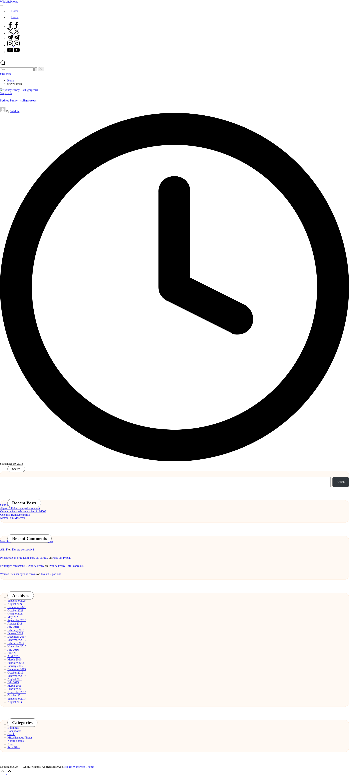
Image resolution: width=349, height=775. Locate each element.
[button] (35, 69)
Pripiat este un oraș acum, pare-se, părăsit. (24, 557)
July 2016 (13, 649)
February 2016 (15, 662)
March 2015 (14, 685)
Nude (10, 744)
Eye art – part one (51, 574)
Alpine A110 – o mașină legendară (20, 508)
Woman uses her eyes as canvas (18, 574)
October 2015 (15, 672)
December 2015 (16, 669)
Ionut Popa (6, 541)
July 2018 (13, 626)
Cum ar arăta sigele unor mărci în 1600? (23, 511)
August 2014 (14, 701)
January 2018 (15, 633)
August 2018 (14, 623)
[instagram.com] (13, 45)
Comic (11, 734)
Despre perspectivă (23, 549)
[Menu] (1, 5)
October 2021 (15, 610)
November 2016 (16, 646)
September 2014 (16, 698)
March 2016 (14, 659)
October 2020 (15, 613)
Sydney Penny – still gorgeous (18, 100)
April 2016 (13, 656)
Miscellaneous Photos (19, 737)
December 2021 (16, 607)
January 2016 (15, 666)
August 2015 (14, 679)
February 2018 (15, 630)
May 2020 (13, 617)
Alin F (4, 549)
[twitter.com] (13, 33)
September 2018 (16, 620)
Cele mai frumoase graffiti (15, 514)
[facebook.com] (13, 26)
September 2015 (16, 675)
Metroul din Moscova (12, 517)
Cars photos (14, 731)
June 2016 (13, 652)
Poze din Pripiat (61, 557)
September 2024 (16, 600)
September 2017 (16, 639)
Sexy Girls (6, 93)
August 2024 (14, 603)
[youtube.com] (13, 51)
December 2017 (16, 636)
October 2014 (15, 695)
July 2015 (13, 682)
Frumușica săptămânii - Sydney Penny (22, 565)
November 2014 (16, 692)
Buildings (13, 727)
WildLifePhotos (9, 1)
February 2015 (15, 688)
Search (16, 468)
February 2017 (15, 643)
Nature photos (15, 740)
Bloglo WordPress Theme (79, 766)
